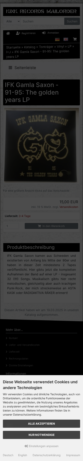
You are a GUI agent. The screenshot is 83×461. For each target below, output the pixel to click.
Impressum (73, 455)
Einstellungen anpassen (43, 446)
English (22, 455)
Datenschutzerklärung (47, 455)
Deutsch (8, 455)
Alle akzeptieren (41, 423)
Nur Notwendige (42, 434)
